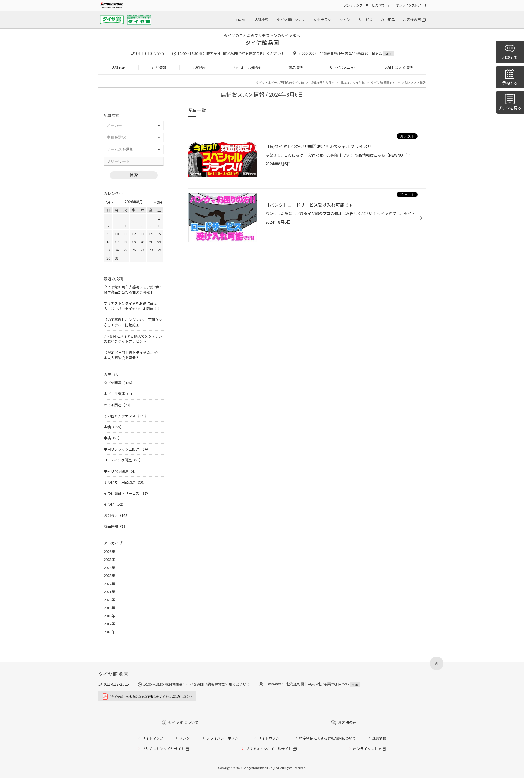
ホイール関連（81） (120, 393)
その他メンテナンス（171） (126, 415)
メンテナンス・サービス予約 (364, 5)
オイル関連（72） (118, 404)
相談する (509, 57)
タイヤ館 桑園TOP (383, 82)
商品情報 (295, 67)
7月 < (109, 202)
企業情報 (379, 738)
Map (388, 53)
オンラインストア (408, 5)
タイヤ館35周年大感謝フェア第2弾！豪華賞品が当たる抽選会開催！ (133, 289)
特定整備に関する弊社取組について (327, 738)
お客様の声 (412, 19)
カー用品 (388, 19)
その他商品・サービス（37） (127, 493)
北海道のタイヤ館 (353, 82)
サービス (365, 19)
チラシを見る (509, 108)
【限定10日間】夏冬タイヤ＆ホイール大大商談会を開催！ (132, 355)
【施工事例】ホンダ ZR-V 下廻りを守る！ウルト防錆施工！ (133, 322)
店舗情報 (159, 67)
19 (134, 242)
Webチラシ (322, 19)
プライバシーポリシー (224, 738)
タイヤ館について (291, 19)
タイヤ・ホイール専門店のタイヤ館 (280, 82)
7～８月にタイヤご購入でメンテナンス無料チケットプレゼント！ (133, 338)
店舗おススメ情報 (398, 67)
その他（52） (114, 504)
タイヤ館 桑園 (262, 42)
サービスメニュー (343, 67)
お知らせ (200, 67)
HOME (241, 19)
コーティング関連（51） (123, 460)
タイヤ (345, 19)
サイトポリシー (270, 738)
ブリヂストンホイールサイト (269, 748)
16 (108, 242)
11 (125, 233)
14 (151, 233)
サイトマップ (152, 738)
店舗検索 (261, 19)
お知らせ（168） (117, 515)
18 (125, 242)
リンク (184, 738)
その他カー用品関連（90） (125, 482)
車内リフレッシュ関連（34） (127, 449)
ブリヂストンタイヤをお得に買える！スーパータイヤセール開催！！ (132, 306)
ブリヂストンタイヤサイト (163, 748)
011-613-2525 (150, 53)
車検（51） (113, 437)
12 (134, 233)
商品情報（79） (116, 526)
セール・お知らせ (248, 67)
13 (142, 233)
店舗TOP (118, 67)
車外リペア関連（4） (121, 471)
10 (117, 233)
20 (142, 242)
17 (117, 242)
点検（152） (114, 427)
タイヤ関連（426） (119, 382)
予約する (509, 82)
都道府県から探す (322, 82)
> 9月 (158, 202)
